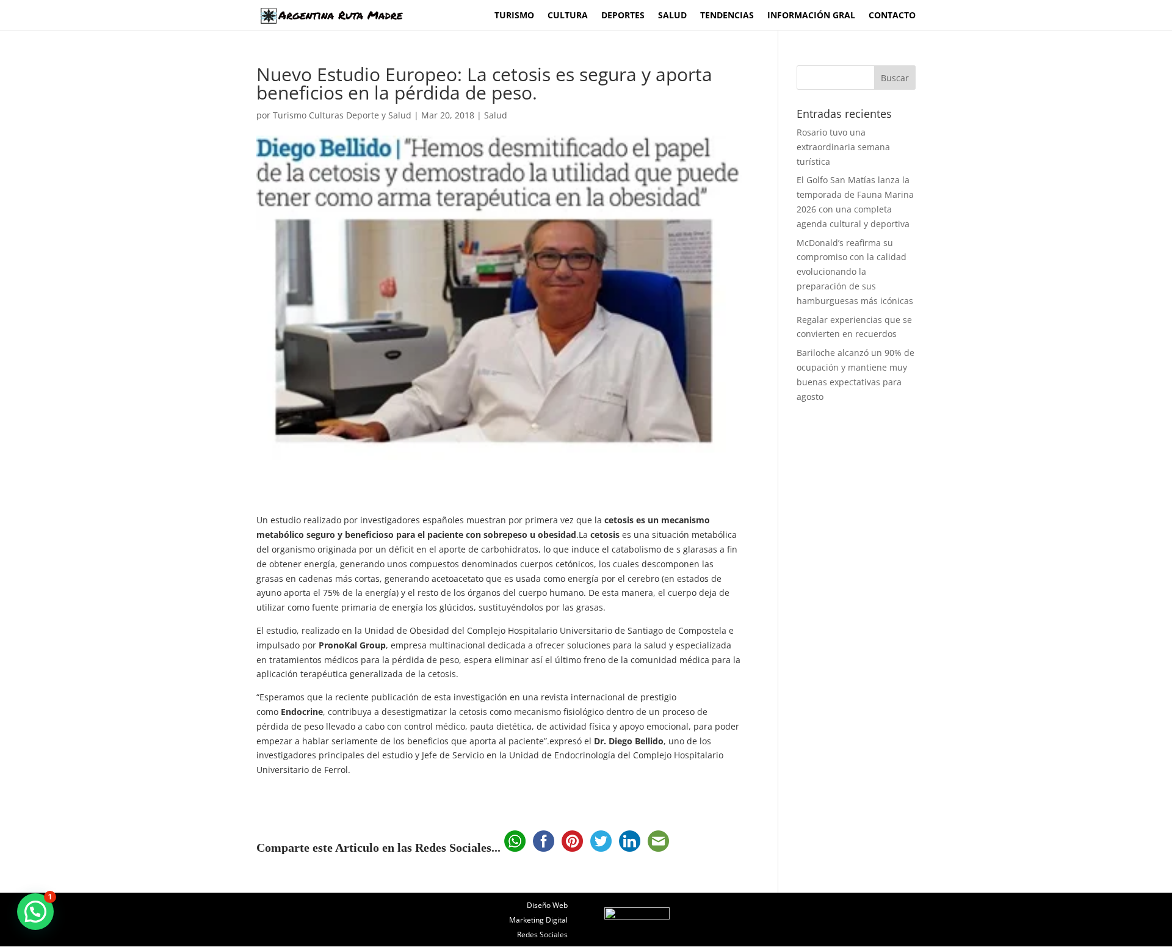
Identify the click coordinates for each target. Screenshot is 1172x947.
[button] (35, 911)
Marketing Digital (538, 920)
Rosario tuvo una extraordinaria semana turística (843, 146)
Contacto (892, 16)
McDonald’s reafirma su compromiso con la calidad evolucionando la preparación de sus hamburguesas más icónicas (855, 272)
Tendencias (727, 16)
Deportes (623, 16)
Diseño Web (547, 905)
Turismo (514, 16)
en (309, 564)
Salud (672, 16)
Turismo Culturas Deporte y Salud (342, 115)
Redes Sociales (542, 934)
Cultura (568, 16)
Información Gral (811, 16)
